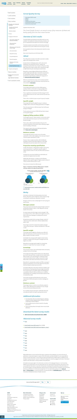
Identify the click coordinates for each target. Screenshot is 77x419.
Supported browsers (43, 399)
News (65, 3)
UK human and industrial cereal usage (15, 47)
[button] (36, 188)
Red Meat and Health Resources (14, 410)
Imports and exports (15, 68)
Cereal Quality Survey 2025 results (31, 325)
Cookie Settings (2, 417)
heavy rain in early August (31, 129)
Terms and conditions (41, 398)
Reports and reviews (11, 404)
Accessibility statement (41, 395)
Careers (9, 396)
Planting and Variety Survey (14, 62)
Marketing (18, 2)
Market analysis (12, 31)
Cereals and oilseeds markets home (13, 28)
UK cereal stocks (13, 50)
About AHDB (69, 3)
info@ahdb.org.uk (57, 370)
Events (62, 3)
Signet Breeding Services (12, 407)
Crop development (14, 56)
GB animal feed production (13, 44)
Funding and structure (12, 400)
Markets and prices (23, 3)
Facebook (53, 400)
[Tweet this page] (1, 265)
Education (9, 398)
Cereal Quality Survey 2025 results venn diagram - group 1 (36, 327)
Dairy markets (15, 21)
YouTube (53, 404)
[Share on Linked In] (1, 269)
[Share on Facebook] (1, 267)
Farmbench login (10, 405)
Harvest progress (13, 59)
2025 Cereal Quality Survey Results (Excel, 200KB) (36, 314)
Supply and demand (15, 36)
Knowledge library (29, 3)
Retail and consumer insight (14, 75)
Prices (14, 33)
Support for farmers (11, 408)
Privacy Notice (30, 370)
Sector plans (14, 3)
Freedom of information (28, 396)
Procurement (10, 403)
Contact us (74, 3)
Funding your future (9, 3)
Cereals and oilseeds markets (15, 25)
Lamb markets (15, 15)
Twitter (52, 401)
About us (9, 394)
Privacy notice (26, 398)
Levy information (10, 401)
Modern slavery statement (28, 397)
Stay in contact (65, 401)
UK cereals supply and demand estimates (14, 40)
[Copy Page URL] (1, 271)
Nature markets (15, 72)
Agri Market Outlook (13, 77)
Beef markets (15, 12)
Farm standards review (15, 80)
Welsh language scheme (42, 402)
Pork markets (15, 18)
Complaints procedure (28, 394)
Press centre (52, 396)
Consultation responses (12, 397)
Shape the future (10, 411)
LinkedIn (53, 403)
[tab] (36, 188)
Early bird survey (13, 53)
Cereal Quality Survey (14, 65)
